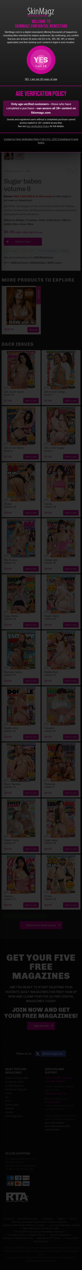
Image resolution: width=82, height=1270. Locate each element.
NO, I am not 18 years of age (41, 79)
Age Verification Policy (37, 126)
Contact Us (9, 139)
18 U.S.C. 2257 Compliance (56, 139)
